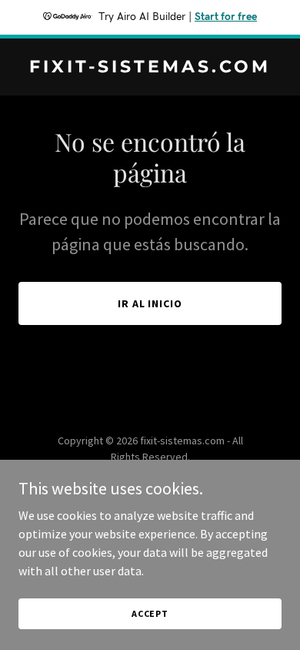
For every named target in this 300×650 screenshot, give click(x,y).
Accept (150, 613)
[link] (150, 67)
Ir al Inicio (150, 303)
